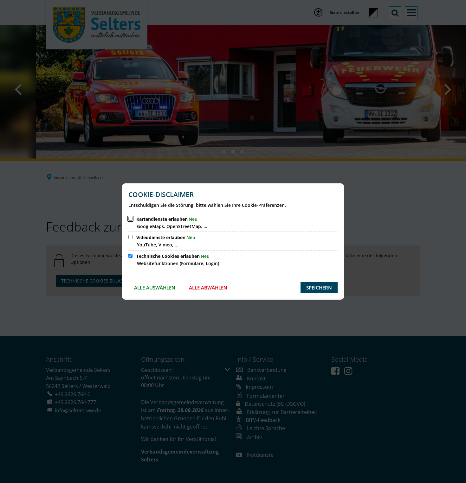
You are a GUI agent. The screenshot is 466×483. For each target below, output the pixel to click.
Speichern (319, 287)
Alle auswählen (154, 287)
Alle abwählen (208, 287)
